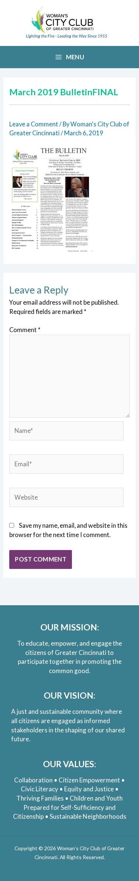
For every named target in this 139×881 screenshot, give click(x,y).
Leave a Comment (33, 123)
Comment (24, 329)
